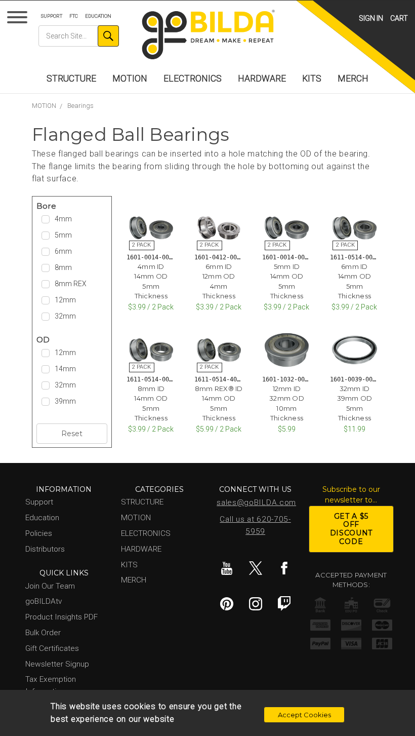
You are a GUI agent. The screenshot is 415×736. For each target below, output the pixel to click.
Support (51, 16)
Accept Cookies (304, 715)
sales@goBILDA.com (256, 502)
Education (98, 16)
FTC (73, 16)
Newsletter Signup (57, 664)
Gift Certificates (52, 648)
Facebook (284, 568)
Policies (38, 533)
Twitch (284, 603)
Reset (71, 433)
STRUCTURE (71, 78)
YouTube (226, 568)
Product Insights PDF (61, 617)
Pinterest (226, 603)
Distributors (45, 549)
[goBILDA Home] (207, 35)
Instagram (255, 603)
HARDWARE (262, 78)
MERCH (353, 78)
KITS (311, 78)
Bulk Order (43, 632)
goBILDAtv (43, 601)
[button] (71, 206)
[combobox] (78, 36)
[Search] (108, 36)
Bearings (80, 105)
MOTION (129, 78)
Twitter (255, 568)
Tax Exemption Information (50, 685)
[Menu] (19, 19)
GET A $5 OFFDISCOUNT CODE (351, 529)
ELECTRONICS (192, 78)
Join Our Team (50, 586)
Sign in (371, 18)
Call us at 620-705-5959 (255, 525)
